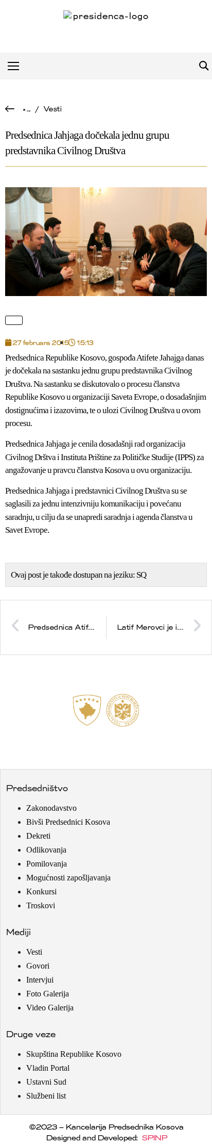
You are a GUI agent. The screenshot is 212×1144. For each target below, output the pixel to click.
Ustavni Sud (46, 1081)
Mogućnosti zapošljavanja (68, 877)
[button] (203, 66)
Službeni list (46, 1095)
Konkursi (41, 891)
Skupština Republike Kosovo (73, 1054)
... (28, 109)
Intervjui (40, 979)
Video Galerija (50, 1007)
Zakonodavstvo (51, 808)
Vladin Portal (47, 1068)
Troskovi (40, 905)
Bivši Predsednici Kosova (68, 822)
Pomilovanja (46, 863)
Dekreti (38, 835)
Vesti (52, 109)
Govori (37, 965)
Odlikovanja (46, 849)
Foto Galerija (47, 993)
